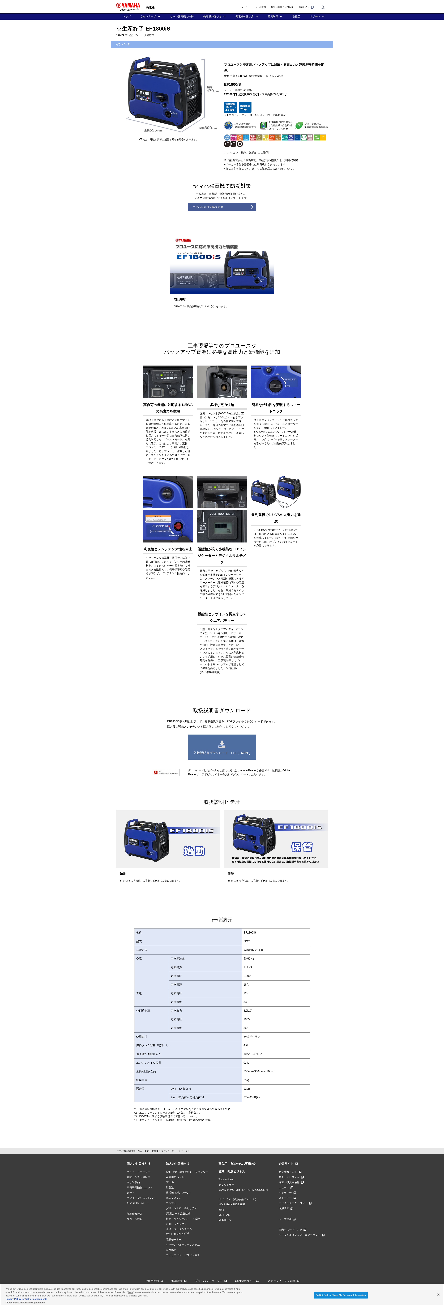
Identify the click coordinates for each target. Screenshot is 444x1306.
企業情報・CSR (288, 1171)
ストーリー (285, 1197)
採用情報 (284, 1208)
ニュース (284, 1187)
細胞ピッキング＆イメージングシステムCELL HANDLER (179, 1229)
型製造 (170, 1187)
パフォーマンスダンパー (141, 1197)
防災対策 (273, 16)
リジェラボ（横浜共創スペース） (238, 1199)
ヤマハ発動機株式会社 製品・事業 (133, 1151)
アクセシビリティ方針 (281, 1280)
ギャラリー (285, 1192)
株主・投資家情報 (289, 1182)
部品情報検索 (134, 1213)
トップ (127, 16)
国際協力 (171, 1249)
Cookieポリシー (245, 1280)
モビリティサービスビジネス (183, 1255)
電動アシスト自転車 (138, 1177)
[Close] (438, 1294)
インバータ (182, 1151)
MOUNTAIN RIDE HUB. (232, 1204)
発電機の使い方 (245, 16)
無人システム (174, 1197)
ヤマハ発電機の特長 (182, 16)
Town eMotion (226, 1179)
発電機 (155, 1151)
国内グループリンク (290, 1229)
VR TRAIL (224, 1214)
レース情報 (285, 1219)
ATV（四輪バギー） (138, 1203)
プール (170, 1182)
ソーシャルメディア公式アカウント (299, 1234)
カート (131, 1192)
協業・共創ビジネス (232, 1171)
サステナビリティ (289, 1177)
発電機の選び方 (212, 16)
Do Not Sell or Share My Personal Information (341, 1295)
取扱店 (296, 16)
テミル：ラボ (226, 1184)
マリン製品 (133, 1182)
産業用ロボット (175, 1177)
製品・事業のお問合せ (282, 7)
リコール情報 (259, 7)
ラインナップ (148, 16)
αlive (221, 1209)
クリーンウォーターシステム (183, 1244)
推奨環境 (176, 1280)
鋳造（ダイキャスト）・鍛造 (183, 1218)
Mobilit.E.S (225, 1220)
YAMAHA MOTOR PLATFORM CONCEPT (243, 1189)
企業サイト (303, 7)
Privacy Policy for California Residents (26, 1299)
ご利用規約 (152, 1280)
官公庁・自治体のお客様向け (238, 1163)
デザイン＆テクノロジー (293, 1203)
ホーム (244, 7)
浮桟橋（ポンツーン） (179, 1192)
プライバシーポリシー (209, 1280)
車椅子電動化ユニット (140, 1187)
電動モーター (174, 1239)
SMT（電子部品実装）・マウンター (187, 1171)
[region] (222, 1295)
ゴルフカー (172, 1203)
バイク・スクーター (138, 1171)
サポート (315, 16)
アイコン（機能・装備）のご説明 (248, 152)
